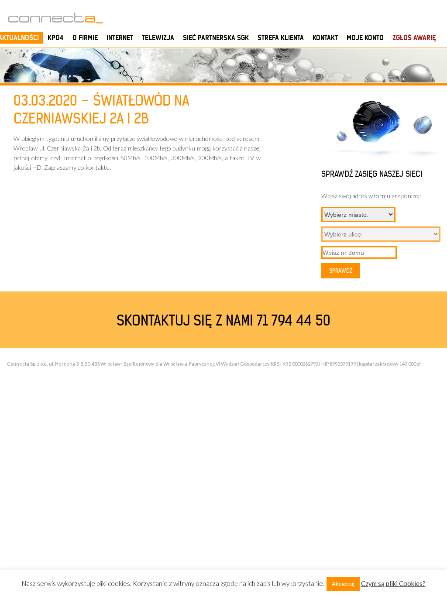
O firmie (85, 38)
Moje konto (365, 38)
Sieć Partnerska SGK (216, 38)
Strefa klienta (281, 38)
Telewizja (158, 38)
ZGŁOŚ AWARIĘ (414, 38)
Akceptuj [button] (343, 583)
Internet (120, 38)
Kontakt (325, 38)
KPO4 (56, 38)
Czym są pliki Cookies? (393, 583)
